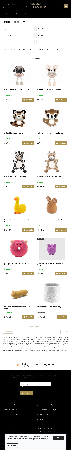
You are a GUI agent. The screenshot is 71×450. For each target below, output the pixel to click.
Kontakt (41, 419)
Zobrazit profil (25, 367)
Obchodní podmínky (46, 405)
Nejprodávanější (44, 49)
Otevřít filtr (35, 59)
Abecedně (57, 49)
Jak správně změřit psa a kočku (14, 414)
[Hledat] (45, 5)
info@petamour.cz (46, 428)
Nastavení (12, 446)
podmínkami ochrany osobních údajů (34, 388)
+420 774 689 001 (45, 431)
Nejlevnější (21, 49)
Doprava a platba (10, 405)
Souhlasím (58, 438)
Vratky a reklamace (10, 410)
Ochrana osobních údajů (47, 410)
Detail (62, 317)
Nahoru (9, 332)
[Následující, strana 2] (62, 332)
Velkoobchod (43, 414)
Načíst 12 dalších (35, 326)
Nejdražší (32, 49)
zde (15, 441)
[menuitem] (5, 12)
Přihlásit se (26, 393)
